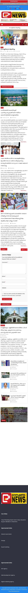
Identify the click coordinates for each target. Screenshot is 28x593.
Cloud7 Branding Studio (7, 520)
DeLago (3, 540)
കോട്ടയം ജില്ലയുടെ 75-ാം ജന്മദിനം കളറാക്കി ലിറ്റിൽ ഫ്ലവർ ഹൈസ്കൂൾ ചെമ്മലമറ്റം (4, 249)
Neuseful (23, 520)
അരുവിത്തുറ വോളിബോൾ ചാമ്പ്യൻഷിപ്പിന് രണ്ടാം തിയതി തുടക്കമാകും (18, 362)
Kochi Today (17, 520)
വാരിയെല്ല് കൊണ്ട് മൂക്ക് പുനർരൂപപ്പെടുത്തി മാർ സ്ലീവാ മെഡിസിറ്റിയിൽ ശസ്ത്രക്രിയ (11, 112)
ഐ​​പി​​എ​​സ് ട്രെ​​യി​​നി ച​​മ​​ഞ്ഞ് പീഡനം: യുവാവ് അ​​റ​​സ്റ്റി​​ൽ (17, 396)
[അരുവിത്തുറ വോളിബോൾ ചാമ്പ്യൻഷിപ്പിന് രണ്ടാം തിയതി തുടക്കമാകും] (5, 363)
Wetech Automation (6, 534)
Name (4, 276)
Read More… (24, 142)
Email (3, 282)
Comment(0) (17, 51)
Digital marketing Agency (7, 581)
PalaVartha (14, 521)
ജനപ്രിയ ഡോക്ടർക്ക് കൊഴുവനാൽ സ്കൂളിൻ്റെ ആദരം (24, 249)
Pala (2, 47)
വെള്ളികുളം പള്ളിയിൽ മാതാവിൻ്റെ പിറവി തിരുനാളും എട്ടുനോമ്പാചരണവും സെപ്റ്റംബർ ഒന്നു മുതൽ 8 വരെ (14, 330)
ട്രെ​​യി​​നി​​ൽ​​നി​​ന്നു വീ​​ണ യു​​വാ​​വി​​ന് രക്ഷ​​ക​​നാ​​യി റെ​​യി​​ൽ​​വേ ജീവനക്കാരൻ (18, 385)
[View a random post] (26, 24)
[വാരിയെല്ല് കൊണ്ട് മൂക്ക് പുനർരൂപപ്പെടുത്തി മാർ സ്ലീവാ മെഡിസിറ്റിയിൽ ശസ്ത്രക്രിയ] (14, 97)
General (2, 325)
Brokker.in (8, 521)
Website (4, 288)
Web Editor (11, 51)
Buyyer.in (3, 521)
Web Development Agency (8, 575)
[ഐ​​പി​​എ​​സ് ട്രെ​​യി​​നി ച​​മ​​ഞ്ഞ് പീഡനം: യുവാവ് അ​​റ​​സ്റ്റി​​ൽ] (5, 398)
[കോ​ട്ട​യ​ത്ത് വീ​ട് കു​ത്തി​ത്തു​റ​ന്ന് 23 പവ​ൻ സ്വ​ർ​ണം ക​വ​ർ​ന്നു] (5, 375)
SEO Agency (4, 568)
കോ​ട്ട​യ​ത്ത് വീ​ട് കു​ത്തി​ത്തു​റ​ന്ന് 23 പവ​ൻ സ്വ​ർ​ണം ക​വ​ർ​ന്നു (18, 374)
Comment (5, 262)
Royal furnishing (5, 547)
